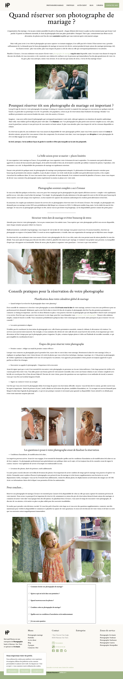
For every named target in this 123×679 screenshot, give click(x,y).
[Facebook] (53, 650)
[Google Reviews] (65, 650)
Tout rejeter (24, 671)
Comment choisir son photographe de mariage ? (47, 587)
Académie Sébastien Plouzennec (50, 672)
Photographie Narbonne (108, 640)
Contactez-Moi (33, 648)
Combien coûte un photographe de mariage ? (46, 607)
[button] (61, 586)
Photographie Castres (107, 643)
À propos (31, 645)
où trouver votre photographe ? (86, 315)
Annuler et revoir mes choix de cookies (60, 667)
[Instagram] (57, 650)
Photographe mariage (35, 635)
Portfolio (31, 638)
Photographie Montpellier (109, 645)
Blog (29, 643)
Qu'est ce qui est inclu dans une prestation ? (45, 593)
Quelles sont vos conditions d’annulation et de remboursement (52, 614)
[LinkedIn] (61, 650)
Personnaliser (12, 671)
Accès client (32, 640)
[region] (25, 664)
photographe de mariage (61, 54)
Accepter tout (37, 671)
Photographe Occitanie (108, 635)
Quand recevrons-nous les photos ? (42, 600)
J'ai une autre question (38, 621)
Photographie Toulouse (108, 638)
